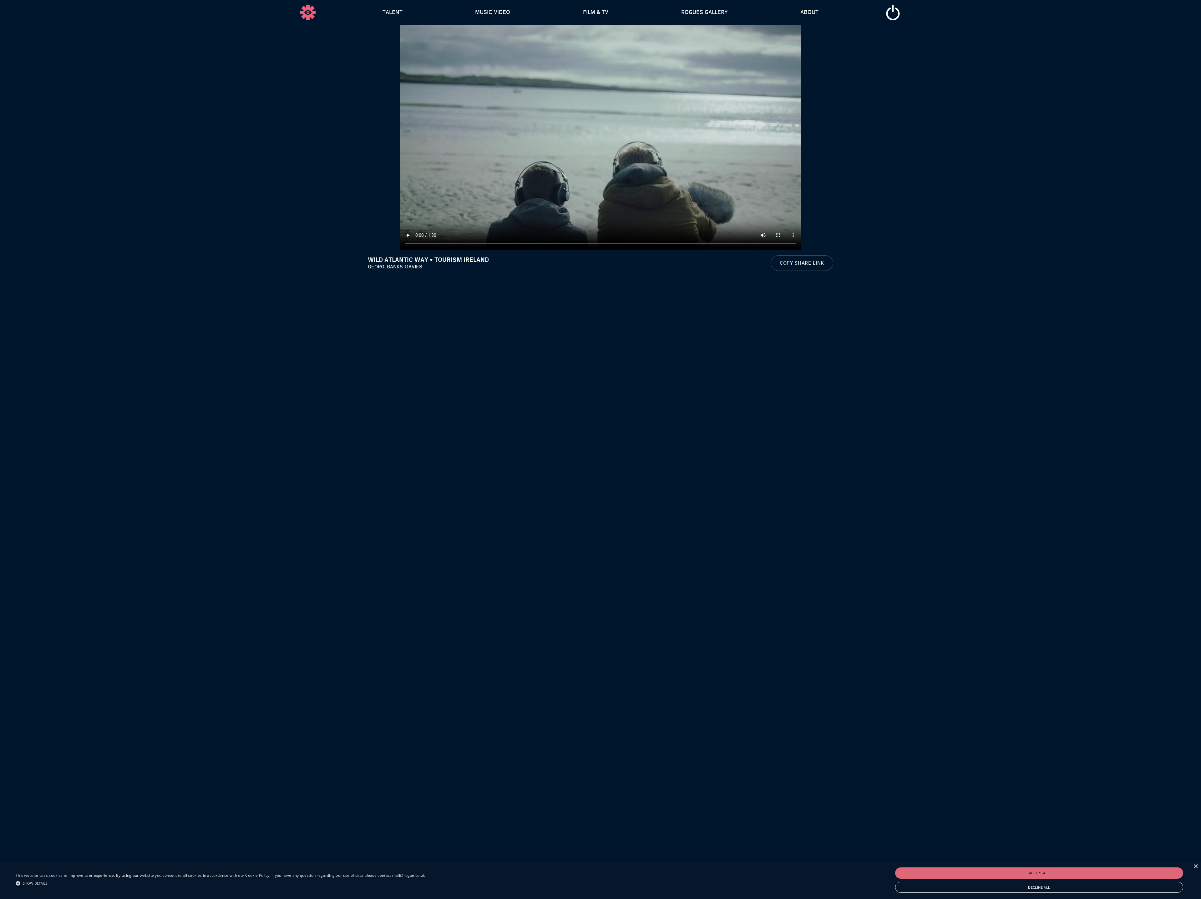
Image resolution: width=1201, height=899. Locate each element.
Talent (393, 12)
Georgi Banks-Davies (395, 266)
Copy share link (802, 263)
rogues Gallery (704, 12)
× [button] (1195, 866)
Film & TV (595, 12)
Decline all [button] (1039, 887)
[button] (220, 882)
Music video (492, 12)
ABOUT (809, 12)
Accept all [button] (1039, 873)
